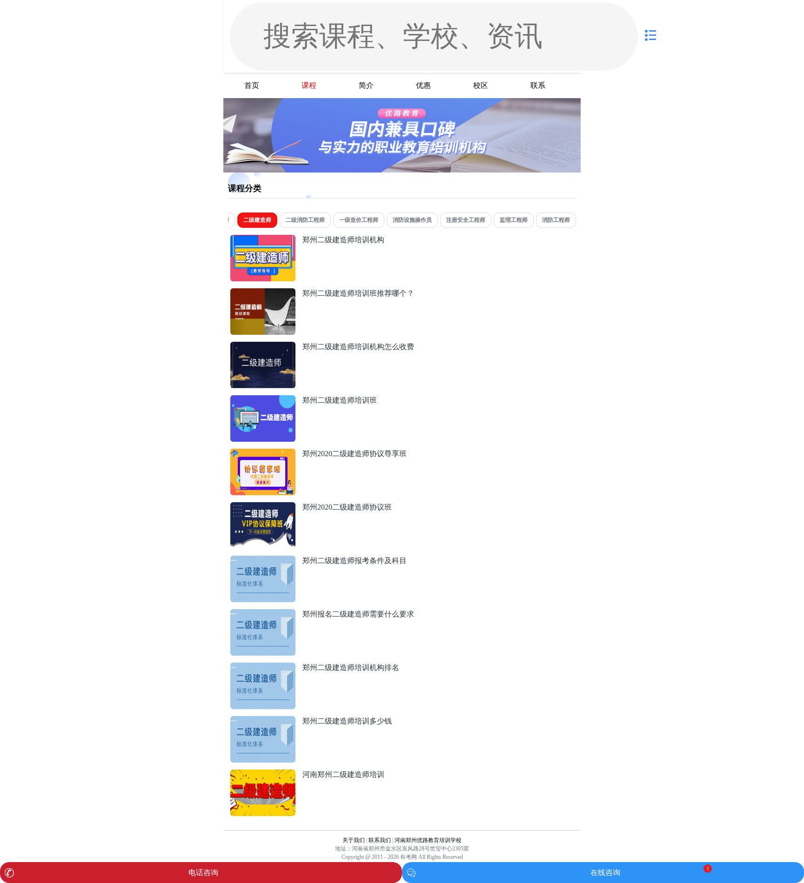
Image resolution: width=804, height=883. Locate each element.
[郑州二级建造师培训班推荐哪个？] (262, 293)
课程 (309, 85)
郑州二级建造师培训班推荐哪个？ (358, 293)
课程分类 (244, 188)
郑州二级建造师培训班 (339, 400)
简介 (366, 85)
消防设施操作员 (412, 220)
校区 (480, 85)
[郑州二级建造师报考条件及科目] (262, 560)
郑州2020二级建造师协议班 (347, 507)
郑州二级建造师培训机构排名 (350, 667)
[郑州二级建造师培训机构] (262, 239)
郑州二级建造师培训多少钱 (347, 721)
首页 (251, 85)
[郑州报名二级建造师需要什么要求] (262, 614)
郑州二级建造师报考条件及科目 (354, 560)
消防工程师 (556, 220)
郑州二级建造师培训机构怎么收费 (358, 347)
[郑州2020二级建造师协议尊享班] (262, 453)
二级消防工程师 (305, 220)
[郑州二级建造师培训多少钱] (262, 720)
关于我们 (353, 840)
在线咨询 (605, 872)
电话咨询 (203, 872)
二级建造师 (257, 220)
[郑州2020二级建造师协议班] (262, 507)
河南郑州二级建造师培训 (343, 774)
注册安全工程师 (465, 220)
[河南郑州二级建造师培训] (262, 774)
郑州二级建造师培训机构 (343, 240)
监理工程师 (514, 220)
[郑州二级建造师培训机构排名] (262, 667)
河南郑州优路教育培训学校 (428, 840)
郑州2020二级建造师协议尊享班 (354, 454)
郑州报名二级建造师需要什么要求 (358, 614)
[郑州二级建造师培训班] (262, 400)
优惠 (423, 85)
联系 (537, 85)
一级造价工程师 (358, 220)
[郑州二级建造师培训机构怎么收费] (262, 346)
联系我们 (379, 840)
